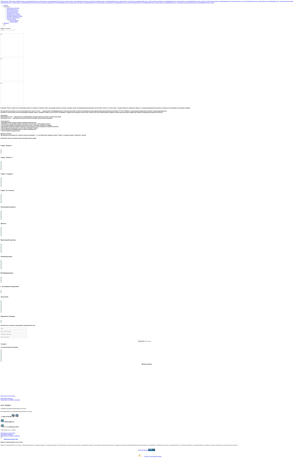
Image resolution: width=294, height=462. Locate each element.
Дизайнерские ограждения (14, 15)
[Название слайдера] (1, 246)
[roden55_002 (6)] (1, 169)
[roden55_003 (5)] (1, 184)
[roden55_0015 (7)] (1, 359)
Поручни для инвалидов (13, 17)
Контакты (6, 23)
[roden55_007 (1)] (1, 228)
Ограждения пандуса (12, 9)
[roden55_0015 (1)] (1, 350)
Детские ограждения (12, 12)
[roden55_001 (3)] (1, 153)
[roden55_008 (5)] (1, 250)
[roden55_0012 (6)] (1, 309)
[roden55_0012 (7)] (1, 310)
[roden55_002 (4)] (1, 166)
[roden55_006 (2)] (1, 213)
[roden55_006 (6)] (1, 219)
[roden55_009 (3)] (1, 264)
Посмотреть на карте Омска (8, 395)
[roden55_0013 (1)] (1, 320)
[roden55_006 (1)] (1, 211)
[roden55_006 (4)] (1, 216)
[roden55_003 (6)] (1, 186)
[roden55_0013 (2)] (1, 322)
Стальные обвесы (11, 19)
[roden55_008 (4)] (1, 249)
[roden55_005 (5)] (1, 201)
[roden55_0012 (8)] (1, 312)
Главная (6, 5)
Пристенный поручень (13, 10)
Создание (146, 456)
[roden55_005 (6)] (1, 202)
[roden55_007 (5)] (1, 234)
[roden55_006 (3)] (1, 214)
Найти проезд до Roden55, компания (10, 399)
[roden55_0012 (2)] (1, 302)
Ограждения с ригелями (13, 8)
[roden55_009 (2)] (1, 262)
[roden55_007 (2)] (1, 229)
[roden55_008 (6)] (1, 252)
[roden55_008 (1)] (1, 244)
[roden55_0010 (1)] (1, 277)
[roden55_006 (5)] (1, 217)
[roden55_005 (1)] (1, 195)
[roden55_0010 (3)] (1, 280)
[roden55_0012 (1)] (1, 301)
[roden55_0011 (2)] (1, 292)
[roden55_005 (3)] (1, 198)
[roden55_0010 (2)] (1, 279)
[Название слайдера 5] (1, 306)
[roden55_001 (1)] (1, 150)
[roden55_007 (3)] (1, 231)
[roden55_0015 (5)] (1, 356)
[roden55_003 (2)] (1, 180)
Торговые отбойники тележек (14, 16)
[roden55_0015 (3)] (1, 353)
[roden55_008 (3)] (1, 247)
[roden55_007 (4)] (1, 232)
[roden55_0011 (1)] (1, 291)
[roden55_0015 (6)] (1, 358)
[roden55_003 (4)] (1, 183)
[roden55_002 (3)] (1, 165)
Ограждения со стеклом (13, 13)
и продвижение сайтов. (155, 456)
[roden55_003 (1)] (1, 178)
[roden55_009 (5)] (1, 267)
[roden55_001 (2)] (1, 151)
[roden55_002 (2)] (1, 163)
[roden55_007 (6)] (1, 235)
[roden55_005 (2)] (1, 196)
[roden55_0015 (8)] (1, 361)
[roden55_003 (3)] (1, 181)
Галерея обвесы (14, 21)
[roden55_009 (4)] (1, 265)
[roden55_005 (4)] (1, 199)
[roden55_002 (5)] (1, 168)
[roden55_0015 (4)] (1, 355)
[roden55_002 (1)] (1, 162)
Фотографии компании (7, 398)
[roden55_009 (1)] (1, 261)
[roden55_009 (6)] (1, 268)
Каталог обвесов (14, 20)
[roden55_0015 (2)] (1, 352)
